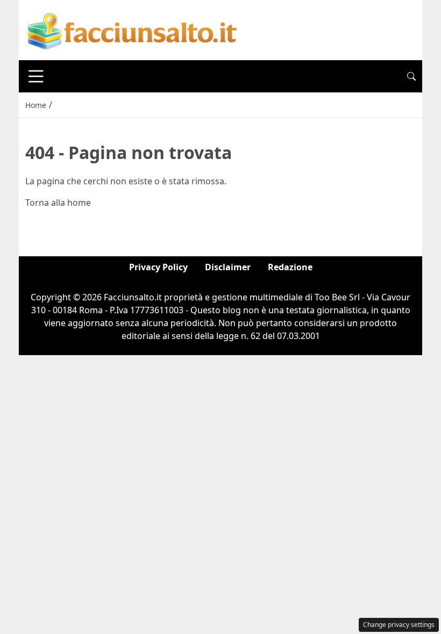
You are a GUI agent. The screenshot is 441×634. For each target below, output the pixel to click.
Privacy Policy (158, 267)
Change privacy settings (399, 624)
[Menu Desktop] (36, 76)
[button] (411, 76)
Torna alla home (58, 202)
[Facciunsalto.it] (132, 29)
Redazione (290, 267)
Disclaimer (228, 267)
